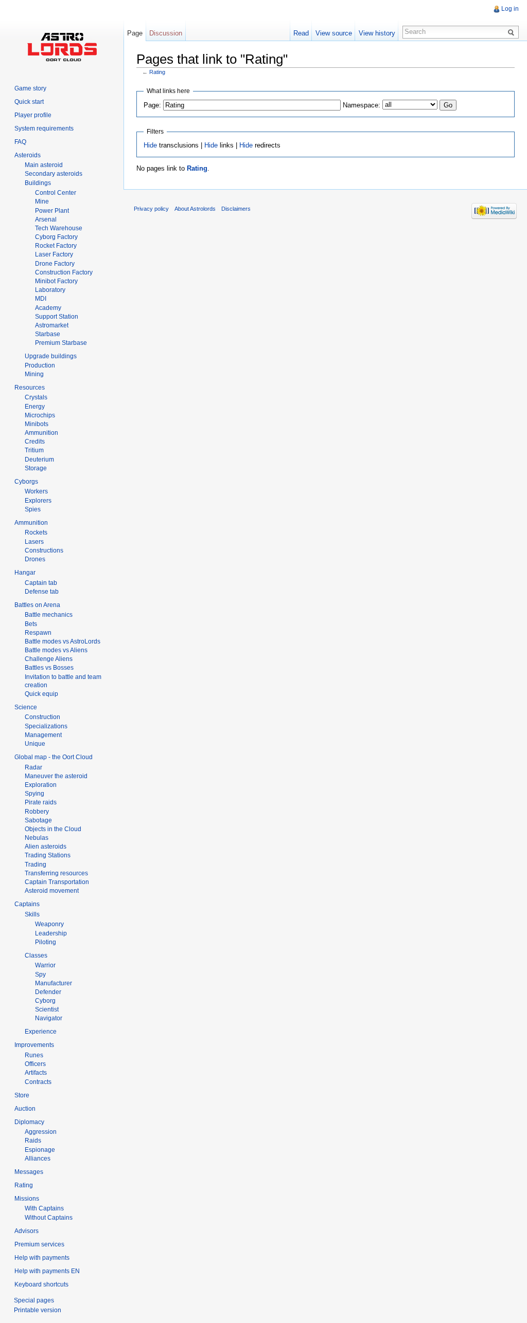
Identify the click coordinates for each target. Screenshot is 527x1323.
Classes (36, 955)
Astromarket (51, 325)
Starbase (47, 334)
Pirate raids (41, 802)
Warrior (45, 965)
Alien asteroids (45, 846)
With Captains (44, 1208)
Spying (34, 793)
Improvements (34, 1045)
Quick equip (41, 693)
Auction (25, 1108)
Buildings (38, 183)
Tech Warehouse (58, 228)
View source (333, 33)
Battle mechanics (49, 614)
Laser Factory (54, 254)
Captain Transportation (57, 882)
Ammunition (41, 432)
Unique (35, 743)
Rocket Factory (56, 245)
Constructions (44, 550)
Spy (40, 974)
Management (43, 735)
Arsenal (46, 219)
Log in (510, 8)
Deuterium (39, 459)
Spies (33, 509)
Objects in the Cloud (53, 829)
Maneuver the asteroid (56, 776)
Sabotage (38, 820)
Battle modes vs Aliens (56, 650)
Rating (157, 72)
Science (25, 707)
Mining (34, 374)
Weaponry (49, 924)
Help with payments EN (47, 1271)
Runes (34, 1055)
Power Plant (52, 210)
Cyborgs (26, 481)
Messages (28, 1171)
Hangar (25, 572)
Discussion (165, 33)
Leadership (51, 933)
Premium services (39, 1244)
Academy (48, 307)
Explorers (38, 500)
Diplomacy (29, 1122)
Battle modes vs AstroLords (62, 641)
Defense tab (42, 591)
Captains (27, 904)
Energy (35, 406)
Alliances (37, 1158)
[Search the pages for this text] (512, 32)
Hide (150, 145)
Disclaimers (236, 209)
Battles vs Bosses (49, 667)
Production (40, 365)
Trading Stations (48, 855)
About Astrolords (195, 209)
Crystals (36, 397)
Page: (152, 105)
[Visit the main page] (62, 46)
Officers (35, 1064)
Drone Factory (55, 263)
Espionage (40, 1149)
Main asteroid (44, 165)
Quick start (29, 101)
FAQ (20, 141)
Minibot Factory (56, 281)
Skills (32, 914)
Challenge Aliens (49, 659)
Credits (35, 441)
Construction (42, 717)
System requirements (44, 128)
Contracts (38, 1082)
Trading (35, 864)
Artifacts (36, 1072)
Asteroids (27, 155)
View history (377, 33)
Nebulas (36, 837)
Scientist (47, 1009)
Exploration (41, 784)
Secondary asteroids (53, 173)
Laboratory (50, 289)
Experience (41, 1031)
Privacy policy (151, 209)
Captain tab (41, 582)
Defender (48, 992)
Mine (42, 201)
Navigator (48, 1018)
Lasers (34, 541)
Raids (33, 1140)
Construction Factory (64, 272)
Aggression (41, 1131)
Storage (36, 468)
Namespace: (361, 105)
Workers (36, 491)
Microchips (40, 415)
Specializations (46, 726)
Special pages (34, 1300)
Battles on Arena (37, 605)
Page (135, 33)
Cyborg (45, 1000)
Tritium (34, 450)
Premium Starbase (61, 342)
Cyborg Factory (56, 237)
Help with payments (41, 1257)
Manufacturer (53, 983)
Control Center (55, 192)
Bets (31, 624)
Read (301, 33)
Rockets (36, 532)
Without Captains (49, 1217)
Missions (26, 1198)
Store (21, 1095)
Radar (33, 767)
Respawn (38, 632)
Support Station (56, 316)
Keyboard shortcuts (41, 1284)
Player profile (32, 115)
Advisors (26, 1231)
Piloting (45, 942)
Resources (29, 387)
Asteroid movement (52, 890)
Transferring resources (56, 873)
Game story (30, 88)
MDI (40, 298)
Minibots (36, 424)
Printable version (37, 1310)
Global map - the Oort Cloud (53, 757)
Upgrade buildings (51, 356)
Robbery (37, 811)
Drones (35, 559)
